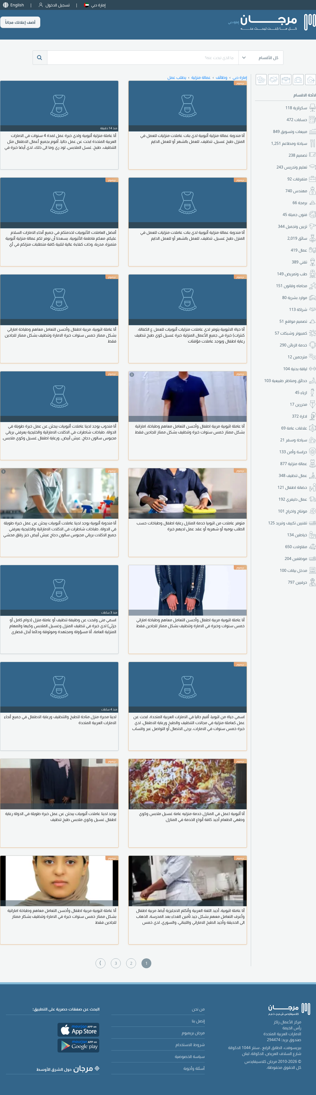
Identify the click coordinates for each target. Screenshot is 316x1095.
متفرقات (297, 179)
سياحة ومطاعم (289, 143)
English (17, 5)
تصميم (298, 155)
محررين (298, 404)
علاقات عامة (294, 428)
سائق (297, 238)
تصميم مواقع (293, 321)
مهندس (296, 190)
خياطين (297, 534)
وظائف (221, 77)
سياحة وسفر (293, 440)
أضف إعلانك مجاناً (20, 22)
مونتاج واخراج (292, 511)
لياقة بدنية (295, 368)
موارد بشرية (294, 297)
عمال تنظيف (293, 475)
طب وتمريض (292, 274)
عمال (299, 250)
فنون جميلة (295, 214)
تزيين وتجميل (292, 226)
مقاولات (296, 546)
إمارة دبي (98, 5)
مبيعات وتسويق (290, 131)
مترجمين (297, 357)
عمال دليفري (292, 499)
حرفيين (297, 582)
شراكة (298, 309)
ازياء (301, 392)
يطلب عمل (176, 77)
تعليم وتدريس (291, 167)
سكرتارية (296, 107)
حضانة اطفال (292, 487)
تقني (299, 262)
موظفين (296, 558)
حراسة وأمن (293, 451)
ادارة (299, 416)
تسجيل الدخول (57, 5)
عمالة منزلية (293, 463)
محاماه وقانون (291, 285)
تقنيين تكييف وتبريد (287, 523)
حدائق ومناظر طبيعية (285, 380)
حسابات (297, 119)
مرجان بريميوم (193, 1032)
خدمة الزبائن (293, 345)
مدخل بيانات (293, 570)
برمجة (300, 202)
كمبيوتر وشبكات (291, 333)
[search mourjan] (40, 57)
